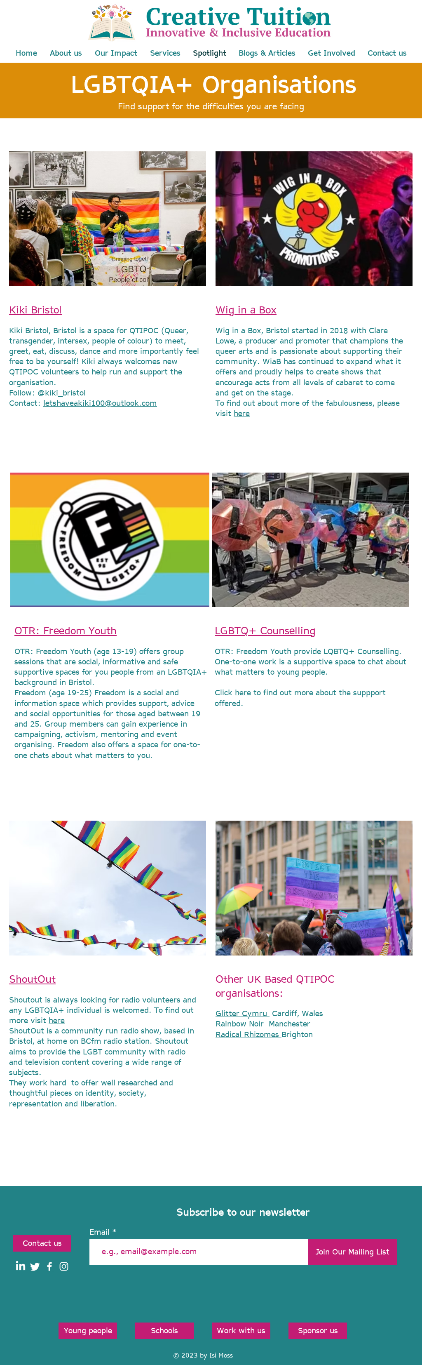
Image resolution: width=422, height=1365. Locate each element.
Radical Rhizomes (248, 1034)
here (242, 413)
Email (99, 1232)
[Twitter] (35, 1266)
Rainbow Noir (240, 1023)
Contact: (26, 403)
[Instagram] (64, 1266)
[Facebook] (49, 1266)
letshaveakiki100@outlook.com (100, 403)
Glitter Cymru (243, 1013)
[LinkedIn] (20, 1266)
